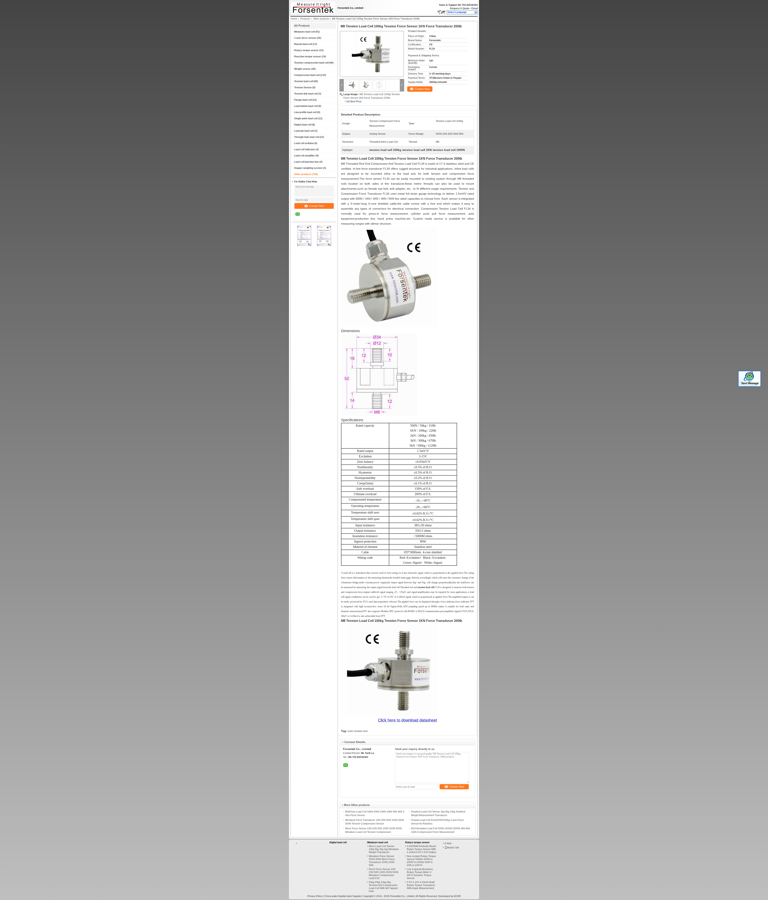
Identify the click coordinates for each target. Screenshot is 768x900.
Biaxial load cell (303, 44)
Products (305, 18)
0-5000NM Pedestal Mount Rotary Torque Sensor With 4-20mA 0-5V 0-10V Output (421, 849)
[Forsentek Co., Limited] (476, 12)
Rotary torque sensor (306, 50)
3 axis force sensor (305, 38)
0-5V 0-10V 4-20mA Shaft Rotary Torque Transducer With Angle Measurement (421, 885)
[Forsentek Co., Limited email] (300, 217)
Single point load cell (305, 118)
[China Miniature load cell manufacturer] (312, 7)
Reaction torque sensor (307, 56)
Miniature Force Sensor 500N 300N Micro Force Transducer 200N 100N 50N (382, 861)
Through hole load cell (306, 137)
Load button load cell (306, 106)
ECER (457, 896)
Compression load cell (307, 75)
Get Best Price (354, 101)
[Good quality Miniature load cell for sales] (304, 245)
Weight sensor (302, 69)
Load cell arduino (304, 143)
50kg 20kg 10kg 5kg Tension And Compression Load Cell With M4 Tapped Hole (383, 887)
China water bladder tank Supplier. (343, 896)
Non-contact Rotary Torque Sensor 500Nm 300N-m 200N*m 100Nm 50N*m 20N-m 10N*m (421, 861)
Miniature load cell (304, 31)
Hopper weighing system (308, 168)
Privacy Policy (315, 896)
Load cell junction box (306, 161)
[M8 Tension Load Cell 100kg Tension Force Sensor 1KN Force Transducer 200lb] (372, 54)
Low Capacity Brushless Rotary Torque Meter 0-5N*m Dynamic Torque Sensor (420, 874)
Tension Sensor (303, 87)
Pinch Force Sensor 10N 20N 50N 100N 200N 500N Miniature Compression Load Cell (383, 874)
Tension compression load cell (311, 62)
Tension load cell (303, 81)
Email (474, 8)
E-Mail (448, 843)
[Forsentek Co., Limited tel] (308, 218)
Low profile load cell (305, 112)
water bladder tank (358, 731)
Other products (321, 18)
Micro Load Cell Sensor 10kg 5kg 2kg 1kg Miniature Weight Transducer (384, 849)
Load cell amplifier (304, 155)
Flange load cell (303, 100)
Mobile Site (453, 847)
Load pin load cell (304, 130)
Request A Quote (459, 8)
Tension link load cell (306, 93)
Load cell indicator (304, 149)
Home (294, 18)
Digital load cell (302, 124)
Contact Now (316, 205)
